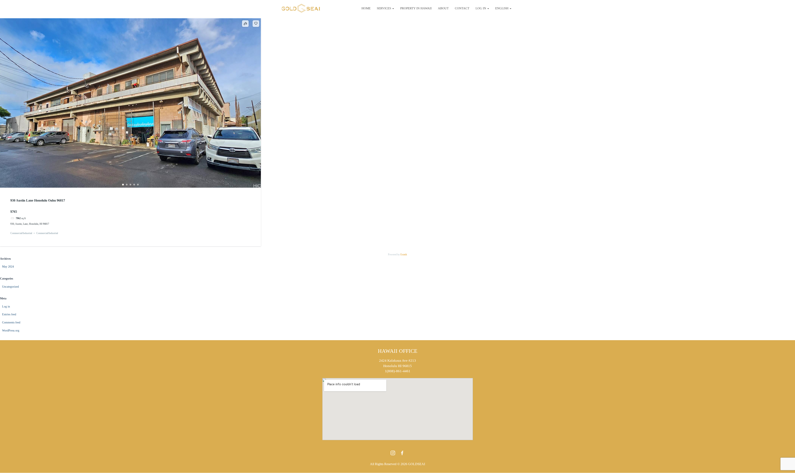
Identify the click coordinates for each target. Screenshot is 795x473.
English (502, 8)
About (443, 8)
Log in (481, 8)
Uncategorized (10, 286)
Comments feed (11, 322)
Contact (462, 8)
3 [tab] (130, 184)
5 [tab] (138, 184)
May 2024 (8, 266)
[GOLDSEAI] (300, 8)
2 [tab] (127, 184)
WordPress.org (10, 330)
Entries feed (9, 314)
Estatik (403, 254)
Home (366, 8)
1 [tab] (123, 184)
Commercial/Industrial (21, 233)
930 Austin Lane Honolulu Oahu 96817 (37, 200)
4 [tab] (134, 184)
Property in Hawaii (416, 8)
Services (384, 8)
